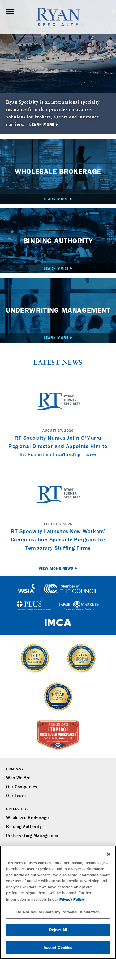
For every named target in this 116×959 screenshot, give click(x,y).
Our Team (16, 796)
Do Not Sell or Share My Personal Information (58, 912)
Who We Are (18, 778)
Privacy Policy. (72, 899)
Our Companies (21, 787)
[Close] (108, 854)
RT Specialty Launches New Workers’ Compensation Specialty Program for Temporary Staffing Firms (58, 540)
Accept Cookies (58, 947)
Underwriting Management (33, 835)
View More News (56, 568)
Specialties (17, 809)
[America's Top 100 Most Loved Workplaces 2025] (58, 735)
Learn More (41, 124)
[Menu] (10, 11)
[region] (58, 902)
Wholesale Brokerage (27, 818)
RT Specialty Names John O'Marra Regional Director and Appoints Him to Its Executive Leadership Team (58, 446)
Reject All (58, 930)
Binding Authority (23, 827)
